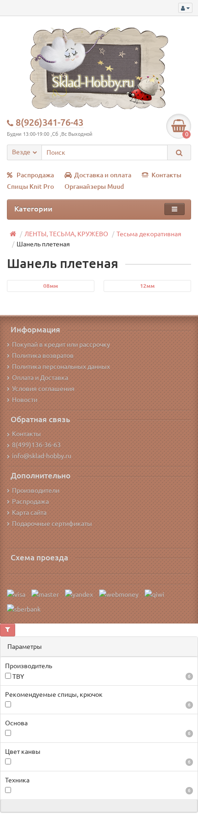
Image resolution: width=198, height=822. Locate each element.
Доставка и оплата (102, 175)
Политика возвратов (43, 355)
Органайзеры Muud (94, 186)
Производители (35, 490)
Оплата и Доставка (40, 377)
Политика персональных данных (61, 366)
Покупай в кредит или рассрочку (61, 344)
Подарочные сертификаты (52, 523)
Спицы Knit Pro (30, 186)
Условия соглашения (43, 388)
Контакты (166, 175)
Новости (24, 399)
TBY (101, 676)
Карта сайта (29, 512)
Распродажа (35, 175)
